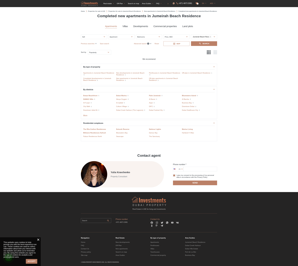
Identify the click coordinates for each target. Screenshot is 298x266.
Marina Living (187, 129)
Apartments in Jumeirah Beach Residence (98, 73)
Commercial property (158, 255)
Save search (104, 44)
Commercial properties (165, 26)
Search (205, 44)
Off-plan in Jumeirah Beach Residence (196, 73)
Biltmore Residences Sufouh (94, 133)
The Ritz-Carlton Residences (94, 129)
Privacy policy (86, 252)
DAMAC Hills (88, 99)
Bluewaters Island (189, 95)
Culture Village (121, 106)
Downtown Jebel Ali (90, 110)
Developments (140, 26)
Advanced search (141, 44)
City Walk (86, 106)
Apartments (111, 26)
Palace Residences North (92, 136)
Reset (157, 44)
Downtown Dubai (188, 106)
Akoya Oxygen (121, 99)
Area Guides (120, 255)
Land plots (187, 26)
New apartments (122, 249)
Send (195, 183)
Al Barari (152, 99)
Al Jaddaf (119, 103)
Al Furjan (86, 103)
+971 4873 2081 (185, 3)
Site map (84, 255)
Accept (32, 261)
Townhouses (155, 252)
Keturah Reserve (122, 129)
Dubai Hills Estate (191, 249)
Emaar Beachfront (90, 95)
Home (83, 242)
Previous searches (88, 44)
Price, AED (169, 37)
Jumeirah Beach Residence (195, 242)
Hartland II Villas (188, 133)
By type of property (91, 67)
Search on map (121, 252)
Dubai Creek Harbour (193, 245)
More (85, 115)
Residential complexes (93, 123)
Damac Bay (153, 133)
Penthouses (154, 245)
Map (178, 44)
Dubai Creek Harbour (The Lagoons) (129, 110)
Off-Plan (119, 245)
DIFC (151, 106)
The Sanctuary (154, 136)
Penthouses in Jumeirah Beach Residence (164, 73)
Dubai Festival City (156, 110)
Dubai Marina (121, 95)
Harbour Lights (155, 129)
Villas (125, 26)
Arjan (151, 103)
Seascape (120, 136)
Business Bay (187, 103)
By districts (88, 90)
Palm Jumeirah (155, 95)
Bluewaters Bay (122, 133)
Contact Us (85, 249)
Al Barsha (185, 99)
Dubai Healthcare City (190, 110)
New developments (123, 242)
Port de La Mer (190, 252)
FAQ (82, 245)
